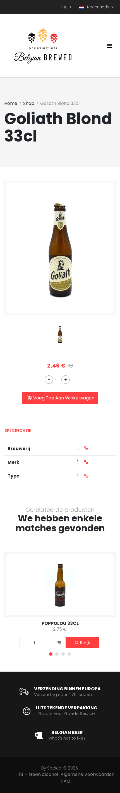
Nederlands (98, 7)
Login (66, 7)
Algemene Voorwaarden (87, 774)
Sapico (54, 768)
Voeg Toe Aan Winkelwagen (63, 398)
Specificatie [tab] (17, 430)
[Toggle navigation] (110, 46)
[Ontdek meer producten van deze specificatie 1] (86, 448)
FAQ (65, 781)
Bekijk (85, 642)
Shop (28, 103)
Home (10, 103)
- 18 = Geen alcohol (36, 774)
